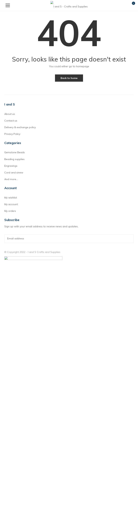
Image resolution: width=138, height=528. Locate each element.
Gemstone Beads (14, 152)
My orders (10, 211)
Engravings (10, 165)
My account (11, 204)
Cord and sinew (13, 172)
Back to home (69, 78)
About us (9, 114)
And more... (11, 179)
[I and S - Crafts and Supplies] (69, 5)
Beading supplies (14, 159)
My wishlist (10, 197)
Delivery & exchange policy (20, 127)
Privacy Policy (12, 134)
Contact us (10, 120)
